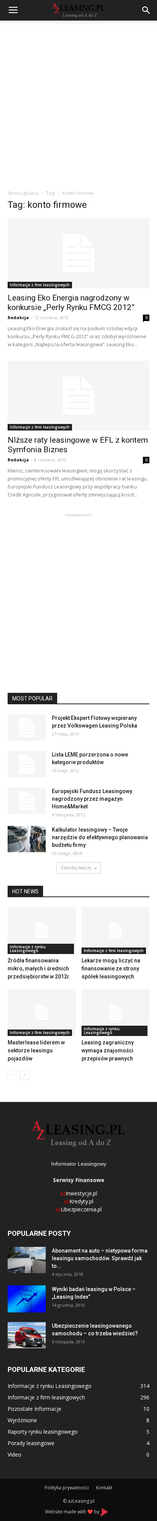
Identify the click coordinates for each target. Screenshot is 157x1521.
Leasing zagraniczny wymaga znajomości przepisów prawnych (108, 1050)
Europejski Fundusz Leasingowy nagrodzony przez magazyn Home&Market (92, 798)
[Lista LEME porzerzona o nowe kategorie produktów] (27, 764)
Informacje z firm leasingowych (40, 284)
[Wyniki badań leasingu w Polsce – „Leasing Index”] (27, 1298)
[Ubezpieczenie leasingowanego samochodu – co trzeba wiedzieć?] (27, 1335)
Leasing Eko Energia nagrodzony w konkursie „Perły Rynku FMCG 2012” (71, 302)
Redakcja (18, 317)
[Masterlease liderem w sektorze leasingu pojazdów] (42, 1012)
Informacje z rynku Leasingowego (28, 948)
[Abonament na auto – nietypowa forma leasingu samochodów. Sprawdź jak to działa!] (27, 1260)
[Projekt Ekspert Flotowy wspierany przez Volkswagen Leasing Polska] (27, 727)
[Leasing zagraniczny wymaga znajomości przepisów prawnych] (116, 1012)
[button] (146, 10)
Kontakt (104, 1487)
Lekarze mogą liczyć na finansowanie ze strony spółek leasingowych (111, 968)
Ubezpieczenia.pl (78, 1209)
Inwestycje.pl (78, 1193)
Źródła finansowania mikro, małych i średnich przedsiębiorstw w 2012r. (39, 968)
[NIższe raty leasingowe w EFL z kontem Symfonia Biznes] (78, 396)
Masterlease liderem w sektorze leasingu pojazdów (36, 1050)
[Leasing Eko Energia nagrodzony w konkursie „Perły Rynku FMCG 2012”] (78, 253)
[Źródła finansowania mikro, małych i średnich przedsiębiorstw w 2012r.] (42, 930)
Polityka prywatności (67, 1487)
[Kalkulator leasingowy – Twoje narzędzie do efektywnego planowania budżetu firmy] (27, 839)
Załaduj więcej (76, 867)
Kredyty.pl (78, 1201)
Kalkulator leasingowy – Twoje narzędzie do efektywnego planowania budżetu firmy (100, 837)
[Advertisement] (78, 102)
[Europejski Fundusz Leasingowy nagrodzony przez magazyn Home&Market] (27, 800)
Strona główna (23, 193)
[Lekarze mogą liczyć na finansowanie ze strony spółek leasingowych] (116, 930)
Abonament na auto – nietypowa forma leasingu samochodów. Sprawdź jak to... (99, 1258)
